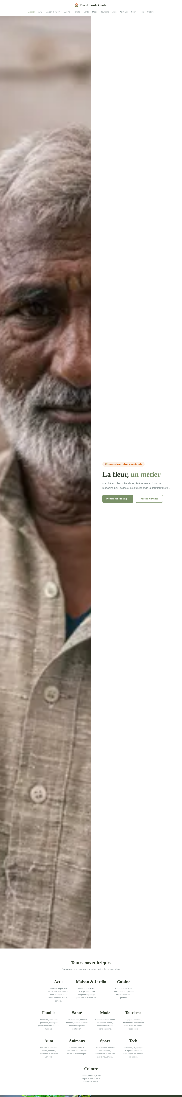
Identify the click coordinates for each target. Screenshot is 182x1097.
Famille (77, 12)
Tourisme (105, 12)
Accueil (31, 12)
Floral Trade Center (91, 5)
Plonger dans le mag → (117, 498)
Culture (150, 12)
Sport (133, 12)
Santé (86, 12)
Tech (141, 12)
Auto (114, 12)
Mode (94, 12)
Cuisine (67, 12)
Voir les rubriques (149, 498)
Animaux (124, 12)
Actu (40, 12)
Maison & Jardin (53, 12)
